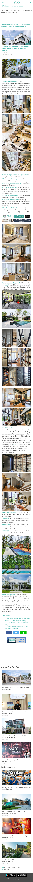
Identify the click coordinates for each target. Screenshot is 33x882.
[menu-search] (30, 2)
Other (7, 10)
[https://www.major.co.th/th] (3, 868)
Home (2, 10)
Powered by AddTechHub (16, 881)
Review (9, 56)
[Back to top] (28, 877)
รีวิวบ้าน (12, 54)
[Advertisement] (16, 18)
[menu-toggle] (2, 2)
